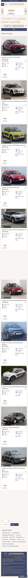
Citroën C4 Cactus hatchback (18, 541)
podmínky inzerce (14, 558)
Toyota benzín (12, 539)
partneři (16, 560)
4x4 (23, 539)
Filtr (14, 29)
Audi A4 (19, 539)
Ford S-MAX (5, 539)
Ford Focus (18, 535)
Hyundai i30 (5, 537)
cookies (3, 558)
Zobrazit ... (22, 576)
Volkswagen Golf (15, 532)
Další (12, 524)
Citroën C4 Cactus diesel (7, 543)
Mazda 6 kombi (19, 537)
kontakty (8, 558)
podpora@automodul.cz (20, 557)
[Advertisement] (14, 265)
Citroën (6, 26)
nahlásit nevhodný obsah (7, 561)
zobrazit (4, 77)
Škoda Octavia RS (6, 532)
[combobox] (6, 521)
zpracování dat (22, 560)
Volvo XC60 (11, 537)
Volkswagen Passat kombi (8, 535)
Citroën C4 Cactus (6, 541)
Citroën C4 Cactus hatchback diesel (10, 546)
